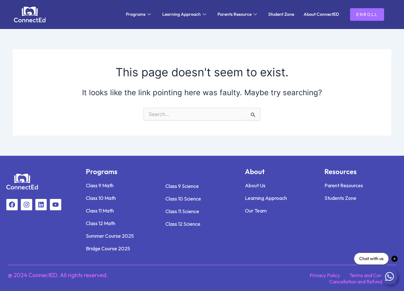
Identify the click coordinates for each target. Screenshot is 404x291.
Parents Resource (234, 14)
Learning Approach (181, 14)
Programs (136, 14)
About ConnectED (321, 14)
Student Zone (281, 14)
